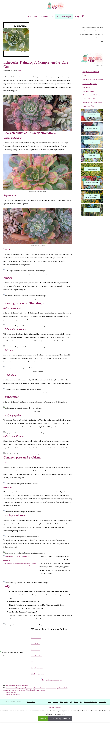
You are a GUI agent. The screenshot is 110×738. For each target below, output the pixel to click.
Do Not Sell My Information (60, 718)
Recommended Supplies (90, 702)
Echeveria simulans (12, 692)
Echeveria (12, 686)
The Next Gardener (37, 674)
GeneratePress (31, 702)
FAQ (71, 702)
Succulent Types (64, 16)
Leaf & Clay (35, 644)
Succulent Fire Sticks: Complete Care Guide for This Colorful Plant (91, 94)
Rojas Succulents (37, 668)
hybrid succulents (62, 688)
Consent (43, 718)
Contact (76, 702)
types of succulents (19, 690)
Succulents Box (36, 656)
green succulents (51, 688)
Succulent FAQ (103, 702)
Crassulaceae (10, 688)
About (49, 702)
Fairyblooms (35, 650)
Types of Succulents (22, 686)
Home (28, 16)
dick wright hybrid (20, 688)
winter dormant (40, 690)
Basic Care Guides (42, 16)
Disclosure (55, 702)
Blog (77, 16)
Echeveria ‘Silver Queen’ (13, 694)
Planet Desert (36, 638)
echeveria (29, 688)
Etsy (32, 662)
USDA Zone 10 (30, 690)
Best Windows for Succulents (92, 79)
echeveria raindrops (39, 688)
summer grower (8, 690)
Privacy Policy (64, 702)
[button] (83, 16)
